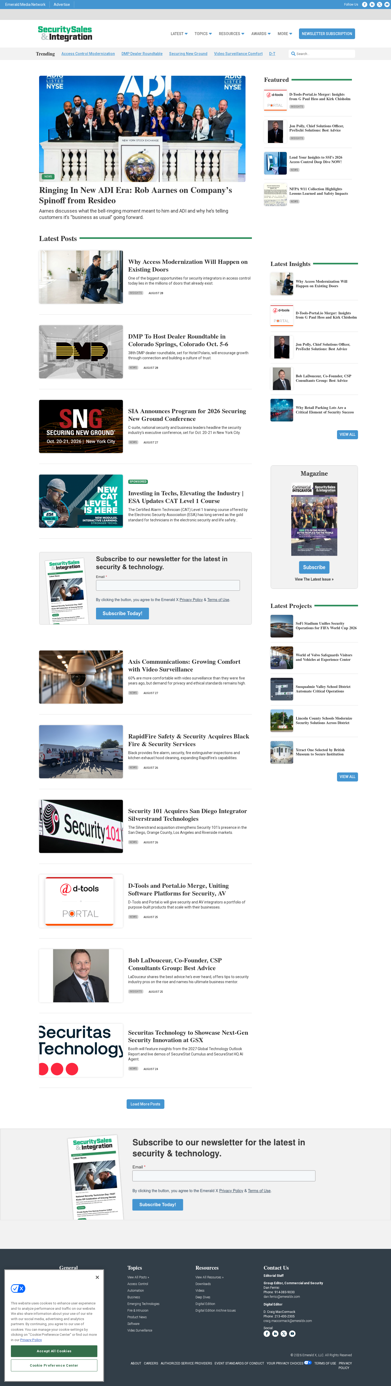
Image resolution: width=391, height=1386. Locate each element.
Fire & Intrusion (137, 1310)
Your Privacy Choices (285, 1363)
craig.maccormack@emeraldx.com (288, 1321)
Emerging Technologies (143, 1304)
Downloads (203, 1284)
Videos (200, 1290)
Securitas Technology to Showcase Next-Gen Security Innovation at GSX (188, 1036)
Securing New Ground (188, 54)
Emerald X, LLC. (313, 1355)
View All (347, 434)
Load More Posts (145, 1104)
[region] (54, 1325)
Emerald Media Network (25, 4)
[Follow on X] (379, 4)
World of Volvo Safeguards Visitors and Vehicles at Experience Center (324, 657)
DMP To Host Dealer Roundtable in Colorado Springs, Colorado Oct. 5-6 (178, 339)
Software (133, 1324)
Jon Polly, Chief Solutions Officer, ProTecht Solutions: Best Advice (316, 128)
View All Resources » (209, 1277)
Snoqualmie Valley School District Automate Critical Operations (323, 689)
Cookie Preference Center (54, 1365)
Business (133, 1297)
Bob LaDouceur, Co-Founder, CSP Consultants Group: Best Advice (175, 963)
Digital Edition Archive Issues (216, 1310)
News (294, 169)
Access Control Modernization (88, 54)
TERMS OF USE (325, 1363)
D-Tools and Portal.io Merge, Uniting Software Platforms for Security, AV (178, 889)
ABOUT (136, 1363)
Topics (201, 34)
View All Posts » (138, 1277)
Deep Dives (203, 1297)
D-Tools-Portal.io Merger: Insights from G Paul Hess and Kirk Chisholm (320, 96)
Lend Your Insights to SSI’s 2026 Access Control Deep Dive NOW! (315, 159)
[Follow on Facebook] (364, 4)
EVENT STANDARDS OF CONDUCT (239, 1363)
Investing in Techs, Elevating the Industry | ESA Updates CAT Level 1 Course (185, 496)
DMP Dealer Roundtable (142, 54)
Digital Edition (205, 1304)
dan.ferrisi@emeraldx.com (282, 1297)
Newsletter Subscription (327, 34)
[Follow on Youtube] (387, 4)
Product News (137, 1317)
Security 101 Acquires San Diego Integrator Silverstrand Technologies (187, 814)
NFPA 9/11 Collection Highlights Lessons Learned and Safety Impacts (318, 191)
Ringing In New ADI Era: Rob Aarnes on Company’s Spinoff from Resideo (135, 194)
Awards (259, 34)
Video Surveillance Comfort (238, 54)
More (283, 34)
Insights (297, 106)
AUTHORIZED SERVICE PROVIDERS (186, 1363)
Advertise (62, 4)
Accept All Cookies (54, 1351)
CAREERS (151, 1363)
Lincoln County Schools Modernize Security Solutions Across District (324, 720)
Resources (229, 34)
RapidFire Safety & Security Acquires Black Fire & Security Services (188, 739)
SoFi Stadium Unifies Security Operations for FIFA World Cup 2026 (326, 625)
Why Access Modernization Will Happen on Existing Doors (188, 265)
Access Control (137, 1284)
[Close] (97, 1277)
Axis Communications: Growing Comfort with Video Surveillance (184, 665)
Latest (177, 34)
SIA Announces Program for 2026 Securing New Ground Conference (187, 414)
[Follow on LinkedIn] (372, 4)
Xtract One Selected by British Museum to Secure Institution (320, 752)
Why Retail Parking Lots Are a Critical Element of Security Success (325, 410)
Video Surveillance (139, 1330)
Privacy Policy (31, 1340)
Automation (135, 1290)
